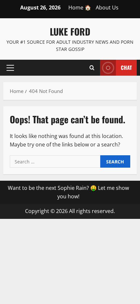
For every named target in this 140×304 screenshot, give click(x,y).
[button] (10, 67)
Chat (126, 67)
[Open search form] (92, 67)
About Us (107, 7)
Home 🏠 (79, 7)
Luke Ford (70, 31)
